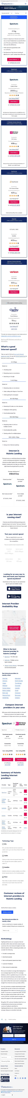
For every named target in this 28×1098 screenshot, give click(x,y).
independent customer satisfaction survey (11, 336)
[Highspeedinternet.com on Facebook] (15, 1078)
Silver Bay (5, 678)
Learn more (14, 329)
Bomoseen (18, 695)
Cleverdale (17, 685)
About (16, 1068)
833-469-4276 (16, 156)
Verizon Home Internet (14, 261)
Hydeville (17, 688)
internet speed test (20, 356)
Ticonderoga (18, 683)
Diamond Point (6, 695)
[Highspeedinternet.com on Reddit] (22, 1078)
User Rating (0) (14, 326)
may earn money (5, 0)
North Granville (19, 680)
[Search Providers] (11, 1057)
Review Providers (4, 1053)
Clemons (5, 680)
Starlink (14, 219)
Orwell (16, 690)
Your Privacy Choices (6, 1092)
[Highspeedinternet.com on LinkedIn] (25, 1078)
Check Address (12, 59)
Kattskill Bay (6, 697)
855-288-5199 (16, 253)
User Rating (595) (13, 149)
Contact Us (17, 1073)
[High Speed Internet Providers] (7, 4)
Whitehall (5, 685)
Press (16, 1075)
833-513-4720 (16, 105)
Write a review (7, 912)
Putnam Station (6, 688)
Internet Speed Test (4, 1068)
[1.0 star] (10, 95)
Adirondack (18, 678)
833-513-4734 (16, 63)
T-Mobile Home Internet (14, 122)
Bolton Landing (6, 690)
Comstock (17, 693)
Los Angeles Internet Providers (20, 1051)
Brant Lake (5, 693)
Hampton (17, 697)
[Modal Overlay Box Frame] (14, 1033)
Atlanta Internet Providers (19, 1063)
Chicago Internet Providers (20, 1053)
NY (5, 1019)
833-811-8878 (16, 205)
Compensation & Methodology (6, 1090)
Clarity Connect (14, 301)
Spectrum (14, 69)
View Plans (12, 101)
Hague (4, 683)
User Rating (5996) (14, 98)
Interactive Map (14, 628)
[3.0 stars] (14, 95)
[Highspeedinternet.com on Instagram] (20, 1078)
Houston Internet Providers (20, 1056)
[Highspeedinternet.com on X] (18, 1078)
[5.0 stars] (18, 95)
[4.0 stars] (16, 95)
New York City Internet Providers (21, 1058)
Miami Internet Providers (19, 1061)
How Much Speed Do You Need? (7, 1070)
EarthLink (14, 171)
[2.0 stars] (12, 95)
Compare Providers (4, 1051)
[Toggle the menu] (25, 3)
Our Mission (17, 1070)
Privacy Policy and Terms (17, 1090)
